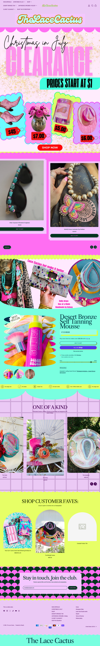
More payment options (78, 351)
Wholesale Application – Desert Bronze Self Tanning (77, 371)
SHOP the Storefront (56, 620)
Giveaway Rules (80, 609)
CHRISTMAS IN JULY (57, 609)
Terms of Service (80, 616)
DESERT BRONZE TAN (57, 614)
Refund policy (79, 618)
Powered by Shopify (19, 625)
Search (77, 614)
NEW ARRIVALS (7, 2)
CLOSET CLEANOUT (57, 618)
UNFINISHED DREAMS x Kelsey (60, 616)
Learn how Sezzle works (81, 611)
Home (77, 607)
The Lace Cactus (10, 625)
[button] (92, 5)
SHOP (53, 611)
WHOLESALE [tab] (63, 367)
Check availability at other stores (67, 357)
